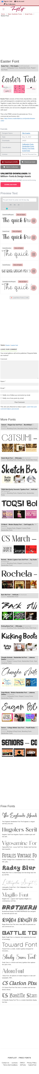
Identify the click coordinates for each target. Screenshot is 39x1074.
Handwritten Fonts (24, 68)
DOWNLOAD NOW (10, 184)
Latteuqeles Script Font (19, 882)
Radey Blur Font (19, 868)
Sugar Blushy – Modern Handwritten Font (14, 692)
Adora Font (13, 971)
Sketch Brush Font (7, 458)
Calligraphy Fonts (12, 68)
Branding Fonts (12, 428)
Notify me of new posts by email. (13, 398)
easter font (14, 345)
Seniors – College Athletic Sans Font (12, 727)
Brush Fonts (21, 460)
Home (3, 14)
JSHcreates (18, 458)
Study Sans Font (18, 958)
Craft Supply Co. (29, 524)
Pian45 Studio (30, 727)
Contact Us (5, 1062)
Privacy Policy (31, 1062)
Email (2, 388)
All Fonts (23, 1065)
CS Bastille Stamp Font (19, 996)
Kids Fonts (33, 628)
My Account (20, 1)
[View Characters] (34, 221)
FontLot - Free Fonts (19, 1058)
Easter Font (4, 66)
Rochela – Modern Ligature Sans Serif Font (14, 559)
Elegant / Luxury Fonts (23, 528)
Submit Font (32, 1065)
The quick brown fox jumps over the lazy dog (19, 220)
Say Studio (33, 559)
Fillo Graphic (14, 66)
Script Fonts (28, 14)
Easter (8, 345)
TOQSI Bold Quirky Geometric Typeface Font (15, 489)
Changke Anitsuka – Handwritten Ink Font (14, 657)
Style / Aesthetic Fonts (15, 14)
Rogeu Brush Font (19, 919)
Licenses (15, 1062)
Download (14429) (11, 162)
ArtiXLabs (34, 489)
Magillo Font (15, 895)
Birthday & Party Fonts (14, 731)
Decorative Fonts (22, 428)
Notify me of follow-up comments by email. (16, 395)
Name (3, 381)
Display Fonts (33, 428)
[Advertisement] (19, 36)
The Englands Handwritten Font (19, 816)
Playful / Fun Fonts (28, 148)
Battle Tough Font (19, 933)
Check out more (29, 162)
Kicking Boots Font (7, 626)
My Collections (10, 4)
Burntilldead (28, 425)
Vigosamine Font (19, 843)
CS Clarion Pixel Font (19, 983)
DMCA (22, 1062)
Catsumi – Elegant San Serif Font (11, 425)
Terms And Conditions (10, 1065)
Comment (3, 359)
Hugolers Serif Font (19, 830)
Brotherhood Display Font (19, 907)
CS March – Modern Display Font (11, 524)
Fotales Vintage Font (19, 855)
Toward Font (19, 945)
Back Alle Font (5, 594)
